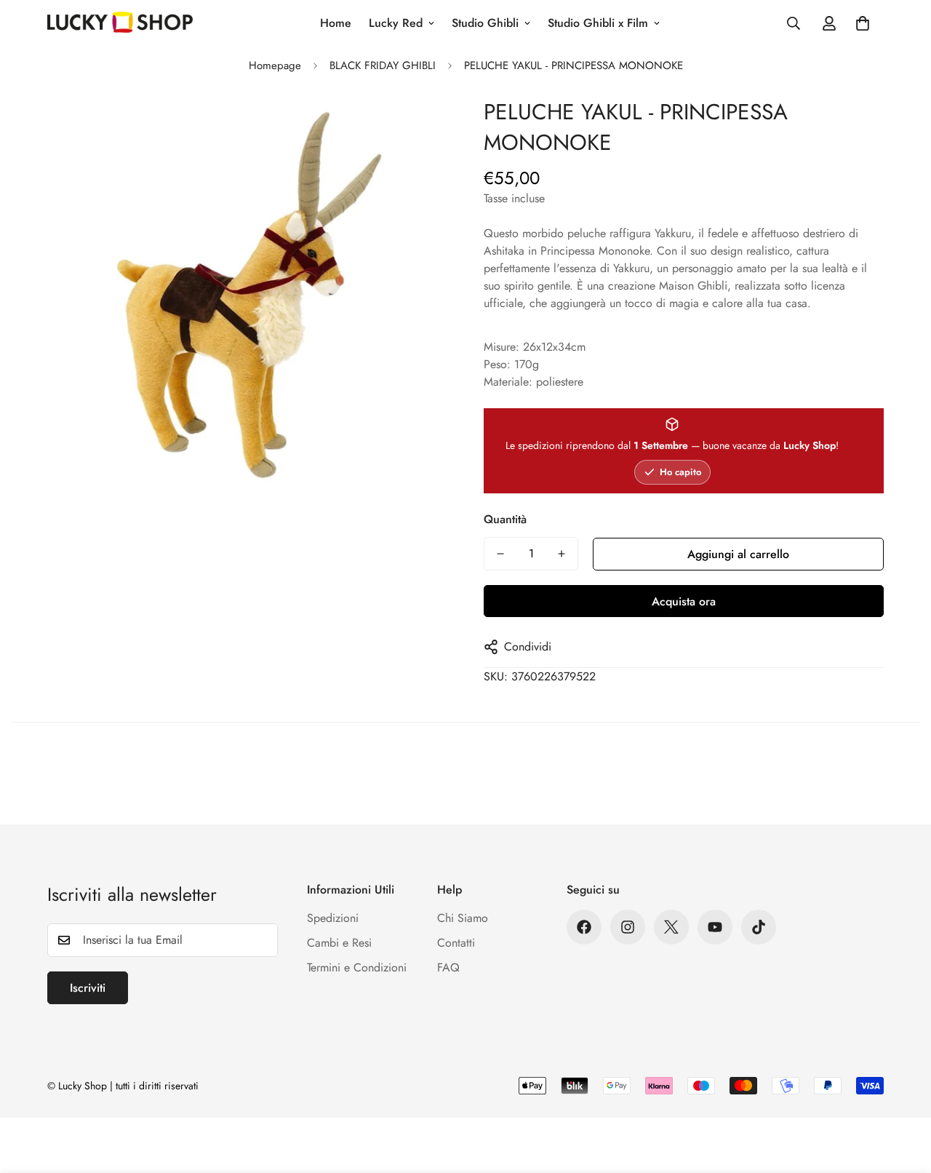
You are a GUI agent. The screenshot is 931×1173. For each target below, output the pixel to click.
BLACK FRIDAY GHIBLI (382, 65)
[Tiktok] (758, 927)
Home (335, 23)
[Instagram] (627, 927)
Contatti (456, 942)
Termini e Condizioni (357, 967)
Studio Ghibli (485, 23)
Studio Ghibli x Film (598, 23)
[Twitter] (671, 927)
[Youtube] (715, 927)
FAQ (448, 967)
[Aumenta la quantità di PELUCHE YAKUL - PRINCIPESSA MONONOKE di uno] (562, 554)
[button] (862, 23)
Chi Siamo (462, 918)
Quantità (505, 519)
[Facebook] (584, 927)
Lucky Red (396, 23)
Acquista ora (684, 601)
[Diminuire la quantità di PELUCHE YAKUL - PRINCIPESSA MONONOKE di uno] (500, 554)
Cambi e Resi (339, 942)
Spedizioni (333, 918)
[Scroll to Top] (902, 1093)
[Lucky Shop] (120, 23)
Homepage (275, 65)
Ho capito (680, 472)
